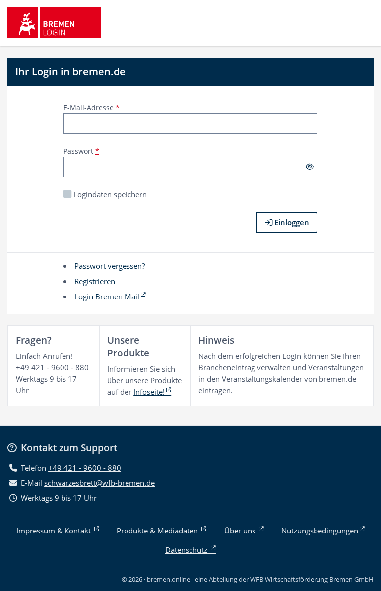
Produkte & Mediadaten (158, 530)
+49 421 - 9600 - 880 (84, 467)
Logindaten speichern (110, 194)
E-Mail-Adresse (92, 107)
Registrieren (94, 281)
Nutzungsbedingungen (319, 530)
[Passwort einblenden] (309, 167)
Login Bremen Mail (106, 296)
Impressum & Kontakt (54, 530)
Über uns (240, 530)
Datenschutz (187, 549)
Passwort (81, 151)
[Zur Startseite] (54, 22)
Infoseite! (149, 391)
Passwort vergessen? (109, 265)
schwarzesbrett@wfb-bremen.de (99, 482)
